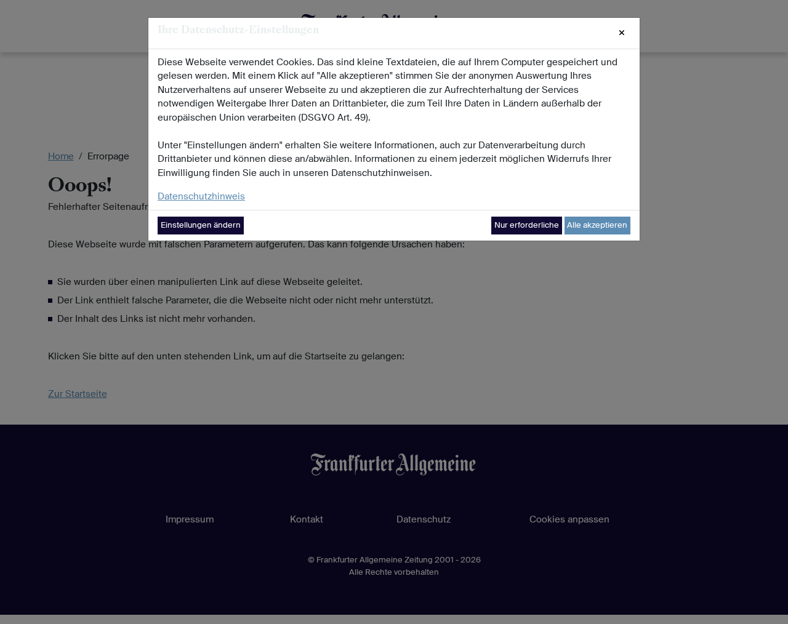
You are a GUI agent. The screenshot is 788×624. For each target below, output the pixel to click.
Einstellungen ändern (201, 225)
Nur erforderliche (526, 225)
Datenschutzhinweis (201, 196)
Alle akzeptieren (597, 225)
